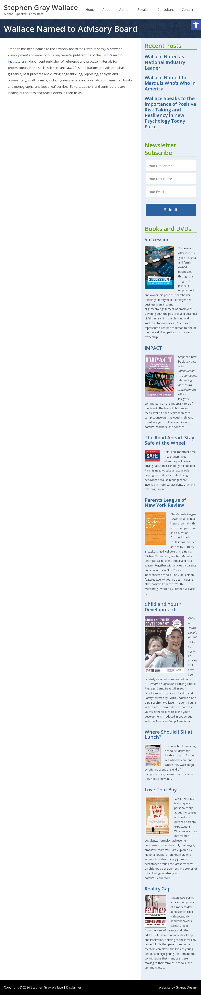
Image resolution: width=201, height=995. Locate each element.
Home (90, 9)
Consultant (166, 9)
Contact (187, 9)
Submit (170, 209)
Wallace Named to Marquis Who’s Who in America (170, 83)
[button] (196, 25)
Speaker (144, 9)
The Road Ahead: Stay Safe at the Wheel (169, 440)
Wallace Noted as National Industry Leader (165, 62)
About (106, 9)
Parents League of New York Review (165, 502)
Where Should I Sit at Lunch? (168, 734)
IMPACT (153, 348)
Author (124, 9)
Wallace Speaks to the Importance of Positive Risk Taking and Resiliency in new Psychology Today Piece (170, 112)
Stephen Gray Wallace (41, 7)
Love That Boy (161, 789)
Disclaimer (73, 987)
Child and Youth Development (163, 606)
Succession (157, 239)
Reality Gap (158, 888)
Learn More (163, 878)
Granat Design (186, 987)
